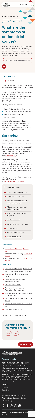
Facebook (7, 405)
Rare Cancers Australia (13, 285)
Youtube (19, 405)
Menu (22, 5)
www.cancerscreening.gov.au (15, 181)
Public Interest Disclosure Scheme (14, 398)
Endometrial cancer (11, 16)
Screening (11, 80)
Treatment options (13, 220)
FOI (3, 393)
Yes (8, 333)
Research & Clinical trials (16, 232)
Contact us (6, 387)
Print (5, 21)
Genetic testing (10, 156)
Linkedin (3, 405)
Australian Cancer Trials (13, 309)
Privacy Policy (7, 401)
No (16, 333)
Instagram (11, 405)
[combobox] (17, 60)
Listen (15, 21)
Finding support (12, 228)
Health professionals (14, 237)
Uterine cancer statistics (15, 196)
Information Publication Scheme (13, 395)
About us (5, 385)
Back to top (24, 344)
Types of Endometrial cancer (17, 192)
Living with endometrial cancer (18, 224)
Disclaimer (5, 390)
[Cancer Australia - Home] (6, 5)
